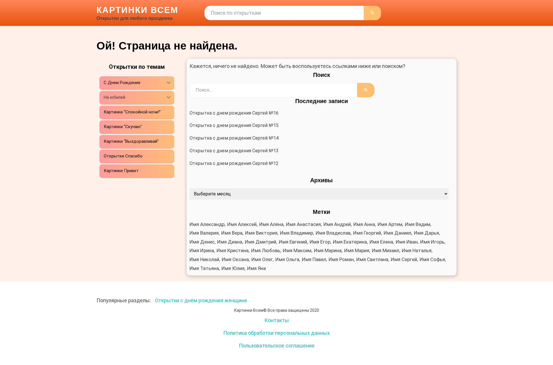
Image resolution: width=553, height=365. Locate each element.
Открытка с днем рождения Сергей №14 (234, 138)
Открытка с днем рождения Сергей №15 (234, 125)
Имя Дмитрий (260, 242)
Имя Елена (381, 242)
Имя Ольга (287, 259)
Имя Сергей (404, 259)
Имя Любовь (265, 250)
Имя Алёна (271, 224)
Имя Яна (256, 268)
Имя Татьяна (204, 268)
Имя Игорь (432, 242)
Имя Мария (356, 250)
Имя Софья (432, 259)
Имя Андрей (337, 224)
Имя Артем (390, 224)
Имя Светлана (372, 259)
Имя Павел (314, 259)
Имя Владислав (333, 233)
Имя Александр (207, 224)
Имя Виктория (261, 233)
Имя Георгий (367, 233)
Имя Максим (297, 250)
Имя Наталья (416, 250)
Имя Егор (320, 242)
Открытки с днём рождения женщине (201, 300)
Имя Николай (204, 259)
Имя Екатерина (350, 242)
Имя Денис (202, 242)
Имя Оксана (235, 259)
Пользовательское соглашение (277, 346)
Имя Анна (364, 224)
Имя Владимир (296, 233)
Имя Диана (229, 242)
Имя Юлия (233, 268)
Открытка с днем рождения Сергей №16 (234, 113)
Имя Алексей (242, 224)
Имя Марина (328, 250)
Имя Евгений (293, 242)
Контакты (276, 320)
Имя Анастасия (303, 224)
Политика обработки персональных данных (276, 333)
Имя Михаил (385, 250)
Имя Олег (262, 259)
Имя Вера (232, 233)
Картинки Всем (137, 10)
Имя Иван (407, 242)
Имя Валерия (204, 233)
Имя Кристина (233, 250)
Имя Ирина (202, 250)
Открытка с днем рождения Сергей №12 (234, 163)
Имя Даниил (397, 233)
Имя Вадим (417, 224)
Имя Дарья (426, 233)
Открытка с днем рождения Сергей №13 (234, 150)
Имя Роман (341, 259)
